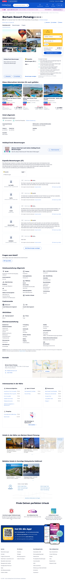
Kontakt (51, 1)
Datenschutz (36, 556)
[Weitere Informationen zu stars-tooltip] (41, 17)
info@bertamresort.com (12, 370)
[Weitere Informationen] (15, 107)
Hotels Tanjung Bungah (23, 488)
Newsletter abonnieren (6, 561)
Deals (4, 1)
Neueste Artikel (52, 563)
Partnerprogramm (21, 556)
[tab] (48, 31)
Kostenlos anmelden (57, 9)
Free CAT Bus (28, 393)
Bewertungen (16, 25)
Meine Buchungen (5, 551)
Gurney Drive (48, 396)
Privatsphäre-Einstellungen (39, 558)
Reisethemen (52, 561)
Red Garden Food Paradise (51, 391)
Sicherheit (35, 570)
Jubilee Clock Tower (8, 398)
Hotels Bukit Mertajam (45, 488)
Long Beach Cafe (49, 398)
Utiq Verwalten (36, 561)
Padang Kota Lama (8, 401)
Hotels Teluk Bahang (44, 489)
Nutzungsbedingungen (38, 554)
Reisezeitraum (47, 34)
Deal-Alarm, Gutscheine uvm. (7, 558)
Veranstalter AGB (37, 551)
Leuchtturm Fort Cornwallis (10, 391)
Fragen (23, 25)
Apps (2, 567)
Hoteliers (19, 551)
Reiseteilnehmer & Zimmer (50, 39)
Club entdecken (48, 9)
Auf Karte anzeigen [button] (43, 19)
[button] (14, 38)
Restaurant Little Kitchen (50, 393)
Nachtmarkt (6, 416)
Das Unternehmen (53, 551)
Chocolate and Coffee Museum (10, 414)
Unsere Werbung (53, 554)
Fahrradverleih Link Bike (30, 391)
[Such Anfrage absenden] (27, 5)
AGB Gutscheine (37, 565)
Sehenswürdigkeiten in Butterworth (9, 404)
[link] (40, 5)
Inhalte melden (4, 572)
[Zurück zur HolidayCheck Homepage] (6, 5)
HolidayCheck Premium (6, 565)
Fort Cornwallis (7, 396)
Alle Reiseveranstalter (5, 570)
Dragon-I (47, 401)
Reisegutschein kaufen (6, 563)
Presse (50, 556)
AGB (34, 563)
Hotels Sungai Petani (22, 486)
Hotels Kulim (20, 489)
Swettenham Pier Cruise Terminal (10, 393)
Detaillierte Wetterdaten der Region (32, 498)
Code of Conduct (21, 558)
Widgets (19, 554)
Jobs (50, 558)
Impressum (35, 572)
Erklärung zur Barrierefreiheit (39, 567)
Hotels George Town (44, 486)
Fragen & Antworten (5, 556)
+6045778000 (9, 372)
